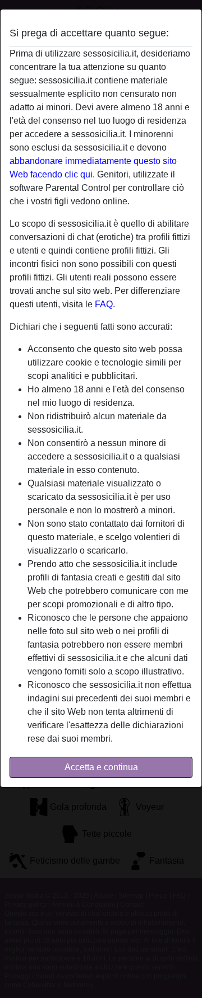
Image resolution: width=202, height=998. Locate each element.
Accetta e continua (101, 767)
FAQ (104, 304)
